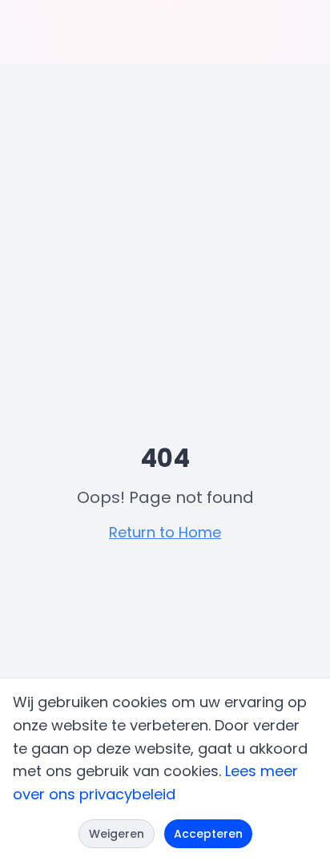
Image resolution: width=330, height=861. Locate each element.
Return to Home (165, 532)
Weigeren (116, 834)
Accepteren (208, 834)
